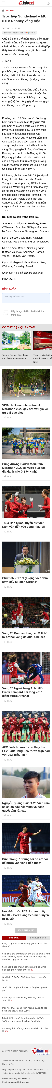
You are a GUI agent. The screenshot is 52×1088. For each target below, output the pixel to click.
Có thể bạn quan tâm (18, 327)
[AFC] (26, 726)
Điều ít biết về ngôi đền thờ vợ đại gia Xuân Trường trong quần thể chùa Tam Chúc (23, 1019)
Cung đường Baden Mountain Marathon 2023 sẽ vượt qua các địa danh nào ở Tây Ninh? (23, 467)
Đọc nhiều (14, 937)
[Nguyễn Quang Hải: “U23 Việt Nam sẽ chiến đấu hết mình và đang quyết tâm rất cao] (26, 782)
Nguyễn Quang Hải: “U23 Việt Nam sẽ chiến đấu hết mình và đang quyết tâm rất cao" (26, 806)
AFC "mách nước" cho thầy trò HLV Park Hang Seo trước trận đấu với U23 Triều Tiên (26, 751)
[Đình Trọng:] (26, 838)
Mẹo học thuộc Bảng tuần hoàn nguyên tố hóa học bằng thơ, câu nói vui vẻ (24, 1009)
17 (31, 969)
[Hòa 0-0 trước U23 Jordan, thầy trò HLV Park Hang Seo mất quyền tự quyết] (26, 891)
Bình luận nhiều (38, 937)
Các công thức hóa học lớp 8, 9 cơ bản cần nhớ (25, 1028)
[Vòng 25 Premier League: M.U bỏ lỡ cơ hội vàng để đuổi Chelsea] (26, 612)
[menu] (4, 3)
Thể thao (10, 11)
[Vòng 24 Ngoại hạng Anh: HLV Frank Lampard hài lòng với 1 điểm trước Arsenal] (26, 668)
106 (6, 1031)
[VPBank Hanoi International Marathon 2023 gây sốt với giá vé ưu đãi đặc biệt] (26, 384)
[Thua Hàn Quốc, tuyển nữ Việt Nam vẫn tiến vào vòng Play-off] (26, 502)
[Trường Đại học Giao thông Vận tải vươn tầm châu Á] (16, 340)
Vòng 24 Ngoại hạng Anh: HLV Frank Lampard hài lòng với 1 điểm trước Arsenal (22, 692)
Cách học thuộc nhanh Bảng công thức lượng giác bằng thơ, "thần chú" (24, 968)
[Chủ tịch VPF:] (26, 557)
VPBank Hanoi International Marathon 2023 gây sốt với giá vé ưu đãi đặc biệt (25, 409)
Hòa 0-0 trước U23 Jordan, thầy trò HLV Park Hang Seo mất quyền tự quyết (25, 915)
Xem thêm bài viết (26, 930)
